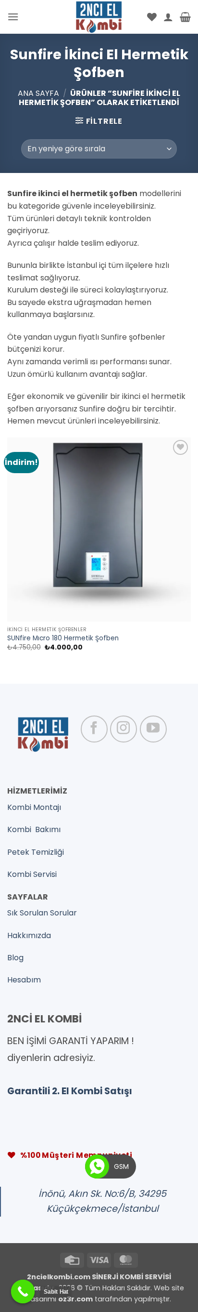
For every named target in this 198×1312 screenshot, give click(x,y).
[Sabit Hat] (23, 1292)
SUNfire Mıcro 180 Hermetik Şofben (63, 638)
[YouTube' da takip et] (153, 729)
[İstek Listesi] (152, 16)
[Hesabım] (168, 16)
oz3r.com (75, 1299)
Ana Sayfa (38, 93)
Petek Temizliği (35, 852)
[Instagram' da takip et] (123, 729)
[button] (13, 16)
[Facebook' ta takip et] (94, 729)
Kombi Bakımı (34, 829)
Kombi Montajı (34, 807)
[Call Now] (97, 1166)
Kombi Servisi (32, 874)
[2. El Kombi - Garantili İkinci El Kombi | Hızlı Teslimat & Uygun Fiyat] (99, 17)
